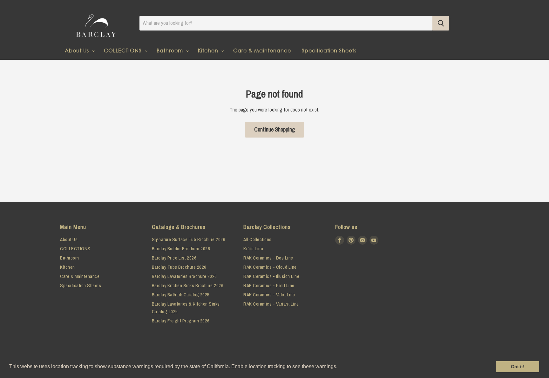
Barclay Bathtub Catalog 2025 (181, 294)
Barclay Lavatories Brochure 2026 (184, 276)
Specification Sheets (329, 50)
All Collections (257, 239)
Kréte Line (253, 248)
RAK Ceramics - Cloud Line (270, 267)
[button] (340, 367)
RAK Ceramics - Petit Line (269, 285)
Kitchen (209, 50)
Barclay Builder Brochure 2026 (181, 248)
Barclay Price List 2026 (174, 257)
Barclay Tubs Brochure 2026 (179, 267)
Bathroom (171, 50)
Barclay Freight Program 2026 (181, 320)
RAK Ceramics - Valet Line (269, 294)
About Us (78, 50)
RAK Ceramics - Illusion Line (271, 276)
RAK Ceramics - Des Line (268, 257)
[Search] (440, 23)
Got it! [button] (518, 366)
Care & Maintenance (262, 50)
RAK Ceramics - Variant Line (271, 303)
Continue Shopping (274, 129)
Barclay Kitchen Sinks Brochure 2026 (188, 285)
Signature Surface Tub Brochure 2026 (189, 239)
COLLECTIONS (123, 50)
